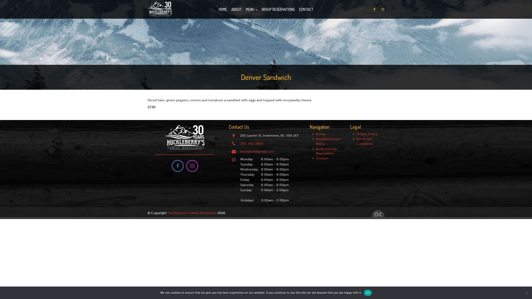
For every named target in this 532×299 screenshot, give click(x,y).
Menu (250, 9)
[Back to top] (525, 283)
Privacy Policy (367, 134)
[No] (527, 293)
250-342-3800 (251, 144)
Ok (368, 292)
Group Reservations (278, 9)
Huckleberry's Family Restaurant (192, 213)
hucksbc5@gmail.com (257, 151)
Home (223, 9)
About (236, 9)
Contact (306, 9)
